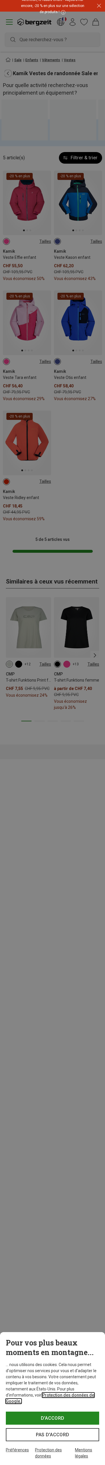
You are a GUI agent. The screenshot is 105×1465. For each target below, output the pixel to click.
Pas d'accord (52, 1434)
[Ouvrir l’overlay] (62, 12)
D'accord (52, 1418)
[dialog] (52, 1398)
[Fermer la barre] (99, 6)
